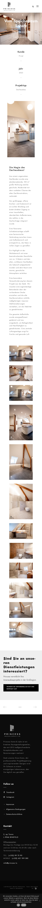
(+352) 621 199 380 (20, 858)
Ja (18, 905)
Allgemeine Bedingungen (16, 809)
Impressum (10, 804)
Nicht (23, 905)
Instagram (10, 797)
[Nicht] (40, 901)
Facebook (10, 792)
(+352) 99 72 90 (15, 855)
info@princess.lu (10, 863)
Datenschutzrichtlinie (14, 814)
